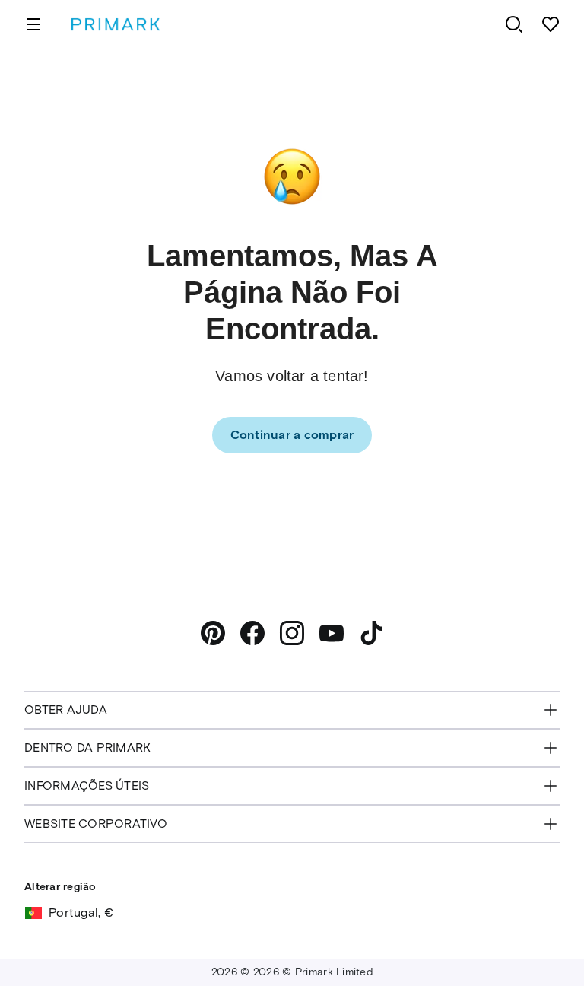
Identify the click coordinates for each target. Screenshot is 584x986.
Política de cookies (215, 939)
